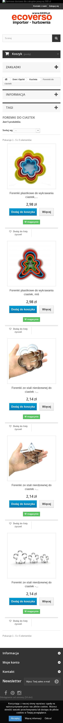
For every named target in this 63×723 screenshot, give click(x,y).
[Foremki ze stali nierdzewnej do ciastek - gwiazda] (30, 458)
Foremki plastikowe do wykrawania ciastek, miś (31, 292)
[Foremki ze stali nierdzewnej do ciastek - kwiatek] (30, 361)
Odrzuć (48, 718)
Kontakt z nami (40, 6)
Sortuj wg (8, 130)
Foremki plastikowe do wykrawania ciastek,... (31, 195)
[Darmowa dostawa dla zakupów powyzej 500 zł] (31, 1)
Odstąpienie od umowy (16, 697)
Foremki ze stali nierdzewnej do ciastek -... (31, 389)
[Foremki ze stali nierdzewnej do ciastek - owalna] (30, 556)
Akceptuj (15, 718)
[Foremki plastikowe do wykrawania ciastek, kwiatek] (30, 166)
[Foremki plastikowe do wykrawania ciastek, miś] (30, 264)
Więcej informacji (33, 718)
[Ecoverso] (31, 19)
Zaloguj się (54, 6)
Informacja (15, 94)
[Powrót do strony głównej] (6, 79)
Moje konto (11, 662)
